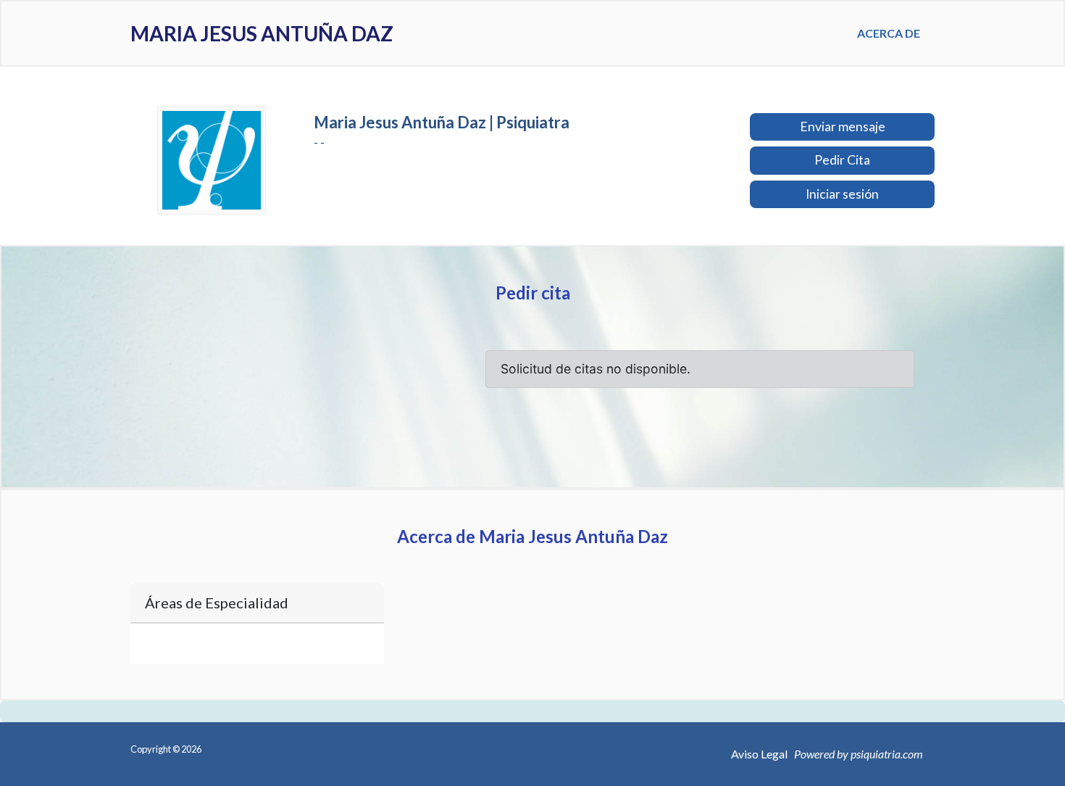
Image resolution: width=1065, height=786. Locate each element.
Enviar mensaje (842, 126)
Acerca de (888, 33)
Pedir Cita (842, 159)
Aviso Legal (759, 754)
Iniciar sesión (842, 194)
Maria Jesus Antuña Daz (261, 33)
